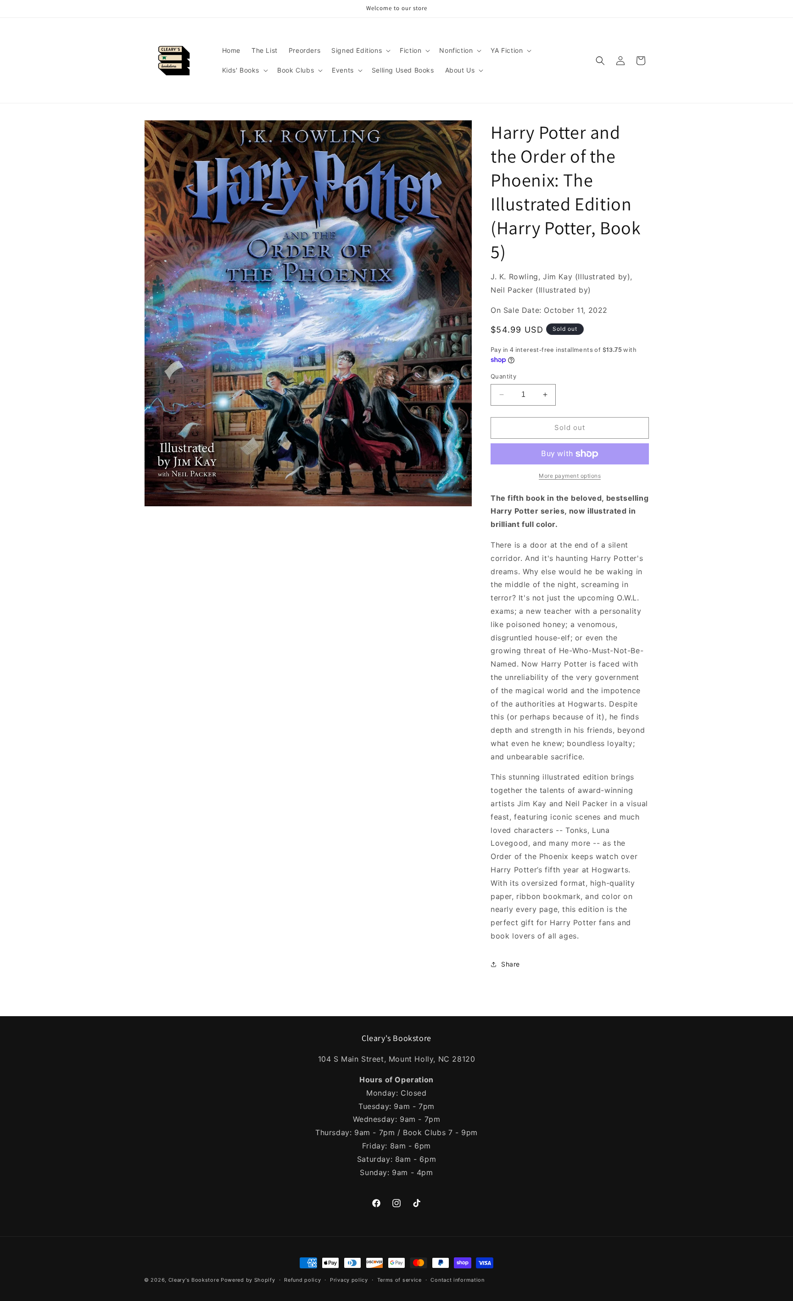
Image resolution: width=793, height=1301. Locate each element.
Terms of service (399, 1279)
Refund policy (302, 1279)
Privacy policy (349, 1279)
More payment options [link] (570, 475)
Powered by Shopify (248, 1280)
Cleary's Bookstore (193, 1280)
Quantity (503, 376)
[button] (360, 50)
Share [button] (510, 964)
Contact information (457, 1279)
